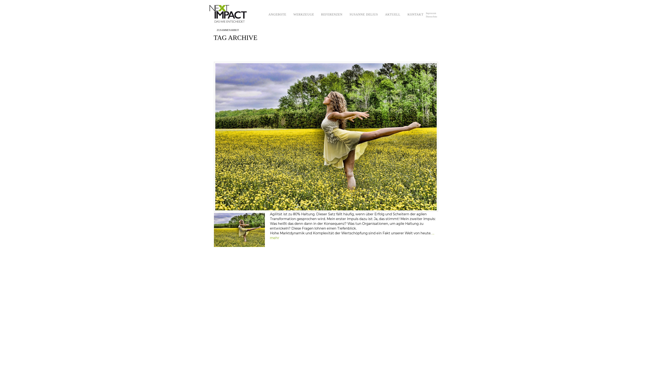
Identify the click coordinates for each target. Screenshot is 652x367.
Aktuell (391, 9)
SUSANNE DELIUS (362, 9)
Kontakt (413, 9)
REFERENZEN (330, 9)
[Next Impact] (232, 14)
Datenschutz (431, 16)
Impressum (431, 13)
